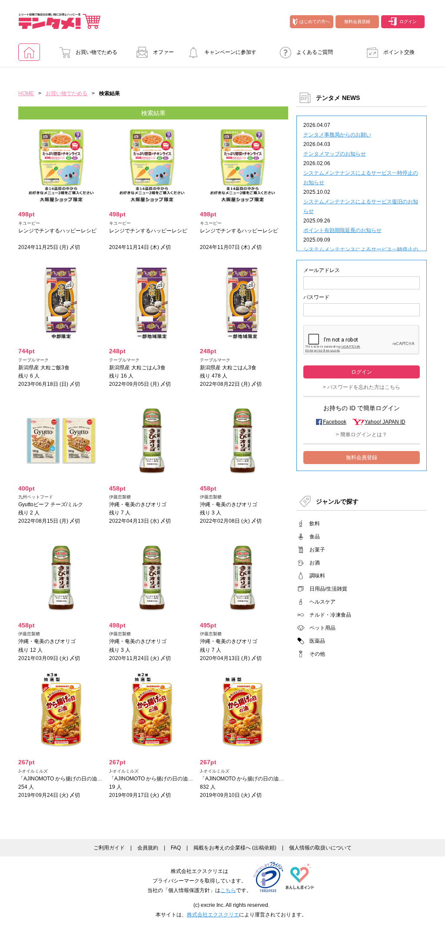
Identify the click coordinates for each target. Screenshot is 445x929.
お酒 (314, 563)
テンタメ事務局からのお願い (337, 135)
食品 (314, 537)
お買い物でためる (96, 52)
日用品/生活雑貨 (328, 589)
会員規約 (147, 848)
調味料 (317, 576)
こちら (228, 890)
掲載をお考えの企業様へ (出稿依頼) (234, 848)
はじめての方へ (314, 21)
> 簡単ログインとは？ (361, 434)
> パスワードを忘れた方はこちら (361, 387)
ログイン (408, 21)
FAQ (176, 848)
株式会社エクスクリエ (213, 915)
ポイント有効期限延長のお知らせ (342, 230)
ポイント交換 (399, 52)
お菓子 (317, 550)
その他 (317, 654)
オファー (163, 52)
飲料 (314, 524)
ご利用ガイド (109, 848)
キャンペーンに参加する (230, 55)
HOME (26, 93)
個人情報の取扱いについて (320, 848)
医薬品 (317, 641)
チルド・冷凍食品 (330, 615)
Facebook (334, 422)
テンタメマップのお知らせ (334, 154)
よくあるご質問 (314, 52)
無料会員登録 (357, 21)
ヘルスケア (322, 602)
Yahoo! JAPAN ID (385, 422)
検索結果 (153, 112)
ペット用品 (322, 628)
